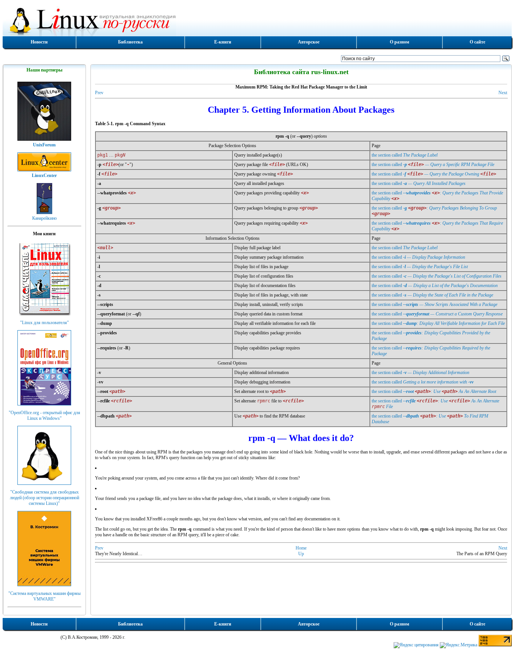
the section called (405, 155)
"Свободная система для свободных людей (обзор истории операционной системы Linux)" (44, 497)
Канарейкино (44, 218)
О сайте (477, 42)
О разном (399, 42)
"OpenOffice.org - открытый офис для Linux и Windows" (44, 415)
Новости (39, 42)
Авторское (308, 42)
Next (502, 92)
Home (301, 548)
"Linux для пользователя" (44, 322)
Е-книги (222, 42)
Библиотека (130, 42)
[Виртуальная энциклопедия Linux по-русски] (257, 20)
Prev (99, 92)
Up (301, 553)
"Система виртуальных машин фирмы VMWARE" (44, 596)
